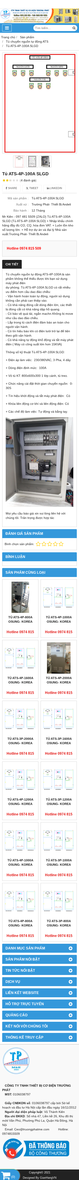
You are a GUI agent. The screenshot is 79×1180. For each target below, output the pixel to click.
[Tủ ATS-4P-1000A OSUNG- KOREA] (58, 597)
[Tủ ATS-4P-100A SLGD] (39, 103)
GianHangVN (48, 1177)
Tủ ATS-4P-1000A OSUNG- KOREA (59, 619)
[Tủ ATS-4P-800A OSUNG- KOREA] (20, 597)
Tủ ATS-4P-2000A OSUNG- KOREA (59, 680)
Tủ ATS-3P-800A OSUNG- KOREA (59, 923)
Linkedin (55, 188)
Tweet (33, 188)
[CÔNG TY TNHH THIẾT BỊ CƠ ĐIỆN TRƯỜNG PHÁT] (39, 22)
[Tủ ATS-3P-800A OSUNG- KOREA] (58, 901)
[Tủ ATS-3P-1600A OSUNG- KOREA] (58, 718)
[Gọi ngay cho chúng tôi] (43, 1153)
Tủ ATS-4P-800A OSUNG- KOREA (20, 619)
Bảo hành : (21, 210)
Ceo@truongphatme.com (31, 1129)
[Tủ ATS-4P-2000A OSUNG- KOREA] (58, 658)
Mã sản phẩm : (18, 198)
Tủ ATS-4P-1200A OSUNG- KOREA (20, 802)
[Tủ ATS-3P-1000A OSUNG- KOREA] (58, 840)
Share (12, 188)
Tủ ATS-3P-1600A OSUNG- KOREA (59, 741)
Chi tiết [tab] (11, 264)
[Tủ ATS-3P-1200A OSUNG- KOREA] (58, 779)
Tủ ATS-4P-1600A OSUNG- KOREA (20, 680)
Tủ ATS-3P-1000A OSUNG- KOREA (59, 862)
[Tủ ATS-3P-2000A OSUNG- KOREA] (20, 718)
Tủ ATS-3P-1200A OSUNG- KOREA (59, 802)
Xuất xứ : (22, 204)
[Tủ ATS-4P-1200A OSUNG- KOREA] (20, 779)
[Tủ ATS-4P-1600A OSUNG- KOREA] (20, 658)
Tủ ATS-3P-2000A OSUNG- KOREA (20, 741)
